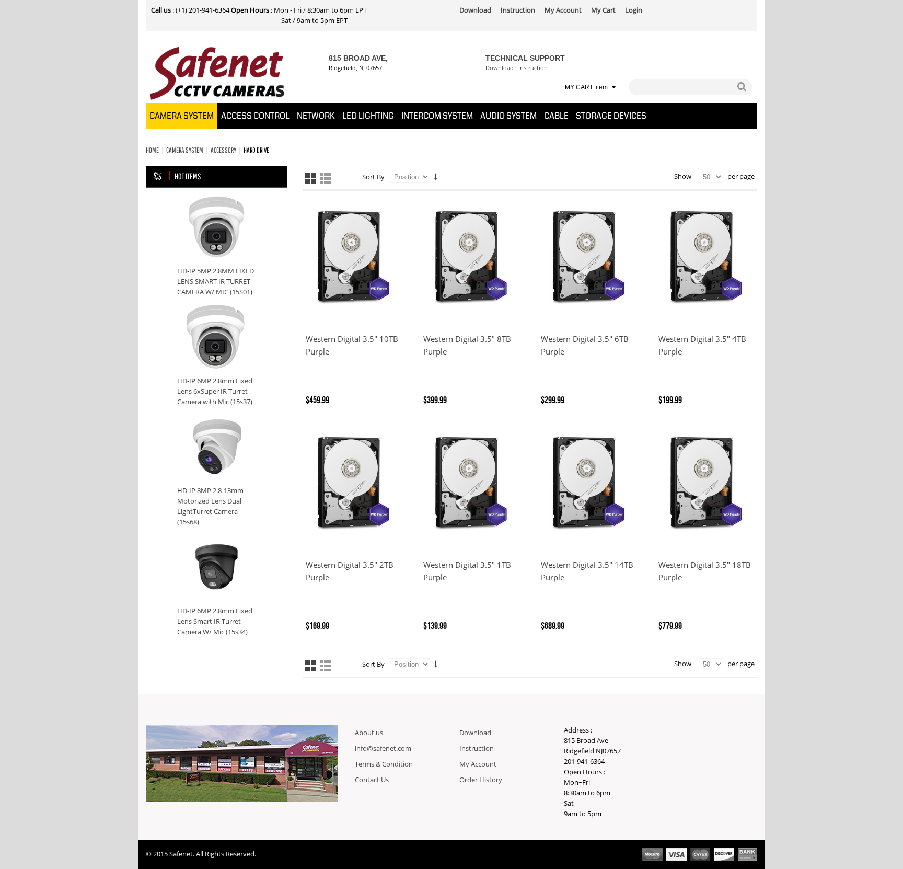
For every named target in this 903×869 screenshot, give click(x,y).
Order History (480, 780)
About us (369, 733)
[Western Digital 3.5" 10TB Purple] (353, 257)
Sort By (373, 177)
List (325, 178)
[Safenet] (217, 73)
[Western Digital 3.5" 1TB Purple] (471, 483)
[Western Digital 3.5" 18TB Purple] (706, 483)
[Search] (741, 87)
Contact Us (372, 780)
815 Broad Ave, (358, 58)
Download (499, 68)
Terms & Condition (384, 764)
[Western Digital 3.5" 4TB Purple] (706, 257)
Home (152, 150)
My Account (477, 764)
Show (682, 177)
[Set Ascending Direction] (436, 177)
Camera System (184, 150)
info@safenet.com (383, 749)
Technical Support (525, 58)
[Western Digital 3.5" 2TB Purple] (353, 483)
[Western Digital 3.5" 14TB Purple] (588, 483)
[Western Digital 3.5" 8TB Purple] (471, 257)
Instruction (533, 68)
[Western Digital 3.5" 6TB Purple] (588, 257)
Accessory (223, 150)
